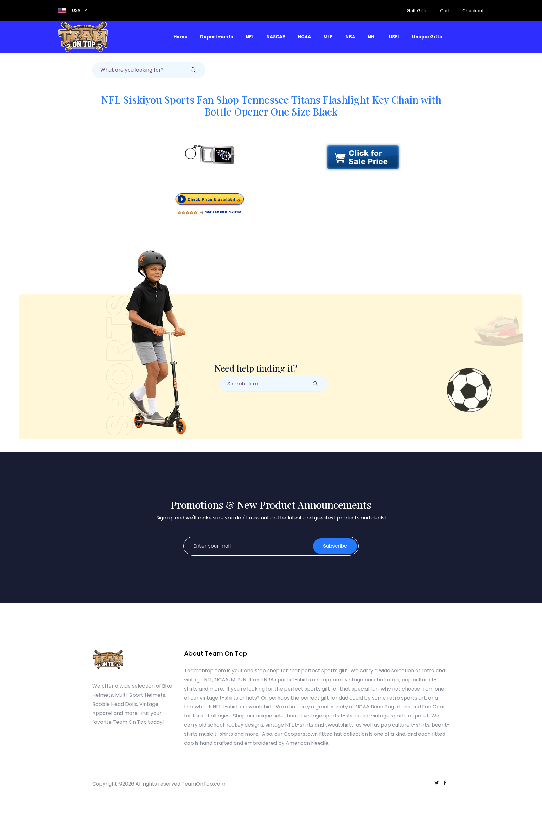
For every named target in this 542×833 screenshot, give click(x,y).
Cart (445, 11)
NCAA (304, 37)
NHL (372, 37)
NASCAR (275, 37)
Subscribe (335, 546)
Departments (216, 37)
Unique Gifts (427, 37)
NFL (250, 37)
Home (180, 37)
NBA (350, 37)
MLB (328, 37)
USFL (394, 37)
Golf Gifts (417, 11)
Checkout (473, 11)
